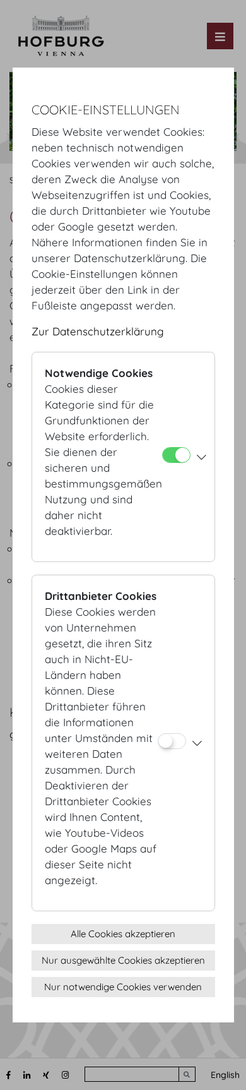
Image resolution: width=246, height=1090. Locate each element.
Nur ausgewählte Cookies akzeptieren (123, 960)
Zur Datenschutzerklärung (98, 331)
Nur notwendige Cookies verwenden (123, 987)
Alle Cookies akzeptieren (123, 934)
